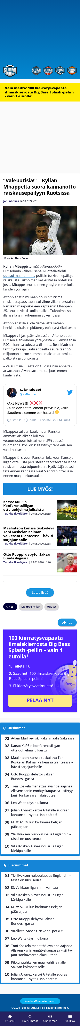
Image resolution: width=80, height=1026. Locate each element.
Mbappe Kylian (30, 606)
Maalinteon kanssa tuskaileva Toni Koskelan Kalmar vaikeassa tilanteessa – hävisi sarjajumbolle (28, 534)
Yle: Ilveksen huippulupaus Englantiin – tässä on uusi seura (41, 836)
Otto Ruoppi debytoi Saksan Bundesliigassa (27, 556)
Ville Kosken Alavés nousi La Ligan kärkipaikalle (37, 848)
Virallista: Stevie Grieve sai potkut (37, 931)
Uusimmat (16, 728)
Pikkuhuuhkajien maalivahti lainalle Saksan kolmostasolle (38, 964)
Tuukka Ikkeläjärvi (15, 513)
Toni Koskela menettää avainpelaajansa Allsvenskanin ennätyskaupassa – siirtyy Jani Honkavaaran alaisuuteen (42, 791)
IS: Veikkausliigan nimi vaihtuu (34, 887)
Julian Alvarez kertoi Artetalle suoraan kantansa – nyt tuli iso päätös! (40, 812)
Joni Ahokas (11, 201)
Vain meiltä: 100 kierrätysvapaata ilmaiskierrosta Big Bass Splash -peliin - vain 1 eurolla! (39, 92)
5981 (33, 420)
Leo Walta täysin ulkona (29, 802)
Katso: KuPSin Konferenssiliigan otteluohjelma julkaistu (23, 505)
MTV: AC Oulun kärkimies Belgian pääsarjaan (36, 824)
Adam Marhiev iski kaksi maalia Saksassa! (43, 738)
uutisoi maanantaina (19, 275)
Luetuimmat (18, 865)
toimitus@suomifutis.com (40, 1001)
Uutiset (51, 606)
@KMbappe (28, 394)
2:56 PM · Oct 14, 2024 (55, 420)
